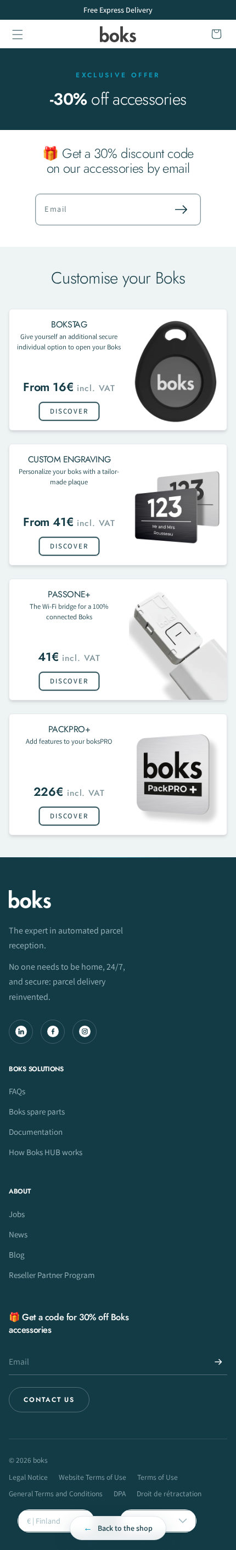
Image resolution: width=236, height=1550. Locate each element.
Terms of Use (157, 1477)
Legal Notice (28, 1477)
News (18, 1234)
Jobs (17, 1213)
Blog (17, 1254)
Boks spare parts (37, 1111)
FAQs (17, 1090)
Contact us (49, 1400)
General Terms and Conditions (56, 1493)
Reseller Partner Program (52, 1274)
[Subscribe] (181, 209)
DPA (120, 1493)
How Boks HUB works (45, 1151)
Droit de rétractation (169, 1493)
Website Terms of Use (92, 1477)
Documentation (36, 1131)
